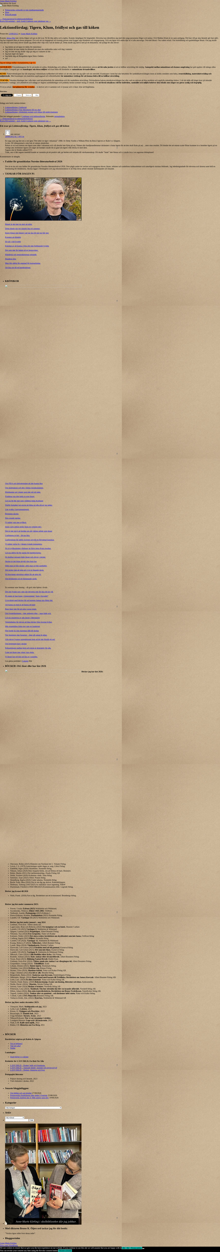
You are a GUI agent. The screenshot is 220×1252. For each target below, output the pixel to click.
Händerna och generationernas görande (21, 254)
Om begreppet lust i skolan (16, 644)
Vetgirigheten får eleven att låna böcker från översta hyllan (28, 622)
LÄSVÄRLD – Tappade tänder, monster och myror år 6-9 (33, 1068)
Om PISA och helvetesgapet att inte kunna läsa (24, 483)
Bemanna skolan (12, 514)
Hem (7, 12)
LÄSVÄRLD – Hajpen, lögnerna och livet (27, 1070)
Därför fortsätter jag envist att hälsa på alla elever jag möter (29, 505)
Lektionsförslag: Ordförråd (16, 107)
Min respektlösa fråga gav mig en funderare (22, 626)
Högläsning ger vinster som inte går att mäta (23, 492)
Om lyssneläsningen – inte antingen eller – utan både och (28, 613)
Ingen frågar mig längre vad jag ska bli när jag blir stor (27, 233)
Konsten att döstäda (13, 237)
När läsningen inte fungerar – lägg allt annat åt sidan (26, 635)
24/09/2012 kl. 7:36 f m (14, 136)
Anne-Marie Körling (8, 1)
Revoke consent (65, 1251)
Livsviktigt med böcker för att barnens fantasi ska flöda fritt (29, 600)
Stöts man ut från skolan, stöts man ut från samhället (26, 566)
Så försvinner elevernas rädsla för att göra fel (23, 574)
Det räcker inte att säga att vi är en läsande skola (24, 570)
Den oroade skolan (13, 518)
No (128, 1248)
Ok (124, 1248)
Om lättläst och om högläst (21, 1093)
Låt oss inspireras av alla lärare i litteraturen (22, 618)
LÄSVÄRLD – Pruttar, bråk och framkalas (27, 1065)
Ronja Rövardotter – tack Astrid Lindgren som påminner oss (25, 21)
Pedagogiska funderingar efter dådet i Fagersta (28, 1095)
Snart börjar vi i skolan (19, 1057)
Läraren (25, 661)
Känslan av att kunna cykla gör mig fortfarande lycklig (27, 246)
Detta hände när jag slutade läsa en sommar (22, 228)
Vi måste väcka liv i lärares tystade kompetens (23, 544)
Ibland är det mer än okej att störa (18, 224)
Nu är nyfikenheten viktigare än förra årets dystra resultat (28, 548)
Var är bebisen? (16, 1043)
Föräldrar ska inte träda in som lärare (20, 496)
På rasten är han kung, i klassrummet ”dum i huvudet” (26, 596)
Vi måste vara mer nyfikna (16, 522)
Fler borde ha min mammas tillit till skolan (22, 631)
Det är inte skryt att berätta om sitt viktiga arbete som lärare (28, 531)
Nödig (12, 1048)
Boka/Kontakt (10, 15)
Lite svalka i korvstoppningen (17, 509)
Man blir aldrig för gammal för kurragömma (23, 263)
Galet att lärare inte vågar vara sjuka (19, 652)
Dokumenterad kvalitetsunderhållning (16, 19)
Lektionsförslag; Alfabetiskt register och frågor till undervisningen (31, 112)
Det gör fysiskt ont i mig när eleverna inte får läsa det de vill (29, 592)
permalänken (59, 116)
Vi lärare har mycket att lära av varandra (21, 657)
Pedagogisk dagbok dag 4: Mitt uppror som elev (29, 1098)
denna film (11, 38)
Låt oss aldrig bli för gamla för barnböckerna (23, 553)
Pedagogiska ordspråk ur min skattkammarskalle (24, 10)
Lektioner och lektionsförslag (33, 116)
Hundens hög (10, 259)
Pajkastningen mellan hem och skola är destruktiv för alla (28, 648)
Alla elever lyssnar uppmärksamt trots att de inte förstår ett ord (30, 639)
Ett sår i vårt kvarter (13, 241)
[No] (143, 1248)
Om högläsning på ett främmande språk (21, 579)
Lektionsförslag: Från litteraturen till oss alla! (23, 110)
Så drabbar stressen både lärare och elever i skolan (25, 557)
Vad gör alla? (15, 1046)
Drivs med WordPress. (9, 1245)
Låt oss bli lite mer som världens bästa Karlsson (24, 501)
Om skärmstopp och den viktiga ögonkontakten (24, 488)
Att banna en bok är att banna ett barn (20, 605)
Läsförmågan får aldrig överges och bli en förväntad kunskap (29, 540)
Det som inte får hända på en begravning (22, 250)
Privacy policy (136, 1248)
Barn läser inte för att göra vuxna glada (21, 609)
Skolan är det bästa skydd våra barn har (21, 561)
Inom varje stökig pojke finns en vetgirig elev (23, 527)
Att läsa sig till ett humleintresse (18, 267)
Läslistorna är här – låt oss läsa (17, 535)
